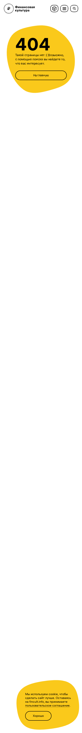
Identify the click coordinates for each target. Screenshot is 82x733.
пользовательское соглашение (47, 705)
